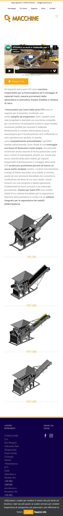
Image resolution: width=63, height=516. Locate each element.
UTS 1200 (31, 351)
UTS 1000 (31, 305)
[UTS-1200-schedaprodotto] (31, 313)
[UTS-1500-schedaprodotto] (31, 359)
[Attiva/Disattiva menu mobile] (57, 16)
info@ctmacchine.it (44, 3)
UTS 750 (31, 256)
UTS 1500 (31, 401)
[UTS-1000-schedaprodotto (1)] (31, 264)
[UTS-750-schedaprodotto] (31, 212)
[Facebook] (45, 435)
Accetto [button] (28, 512)
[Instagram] (51, 435)
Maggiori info (40, 511)
